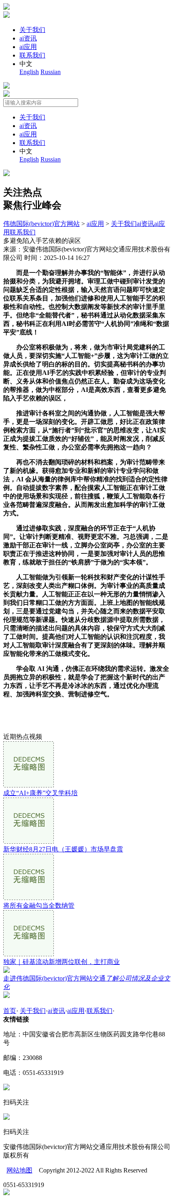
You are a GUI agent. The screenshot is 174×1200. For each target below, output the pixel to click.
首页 (9, 1010)
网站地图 (19, 1170)
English (29, 71)
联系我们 (32, 55)
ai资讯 (28, 38)
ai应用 (28, 46)
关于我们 (32, 29)
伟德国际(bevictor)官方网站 (41, 223)
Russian (50, 71)
